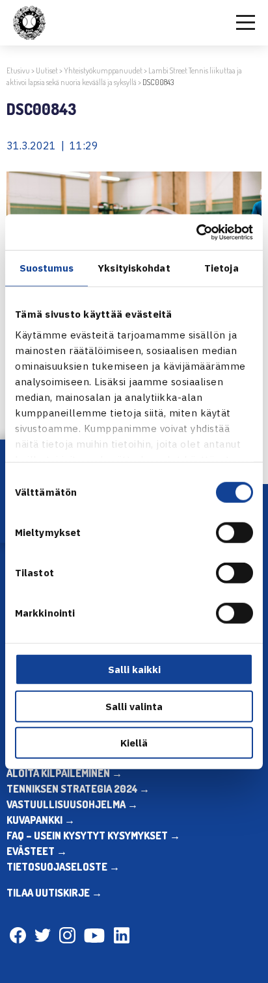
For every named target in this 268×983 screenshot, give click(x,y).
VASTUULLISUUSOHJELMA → (72, 804)
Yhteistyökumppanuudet (103, 70)
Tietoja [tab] (221, 268)
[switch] (234, 532)
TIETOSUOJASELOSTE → (63, 866)
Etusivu (18, 70)
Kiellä (134, 743)
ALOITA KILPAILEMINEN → (64, 773)
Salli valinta (134, 706)
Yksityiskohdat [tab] (134, 268)
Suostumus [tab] (47, 268)
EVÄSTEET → (37, 851)
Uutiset (47, 70)
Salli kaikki (134, 669)
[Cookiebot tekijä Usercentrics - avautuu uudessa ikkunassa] (196, 231)
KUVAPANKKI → (41, 819)
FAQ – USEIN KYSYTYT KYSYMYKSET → (93, 835)
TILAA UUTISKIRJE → (54, 892)
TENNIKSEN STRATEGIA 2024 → (78, 788)
